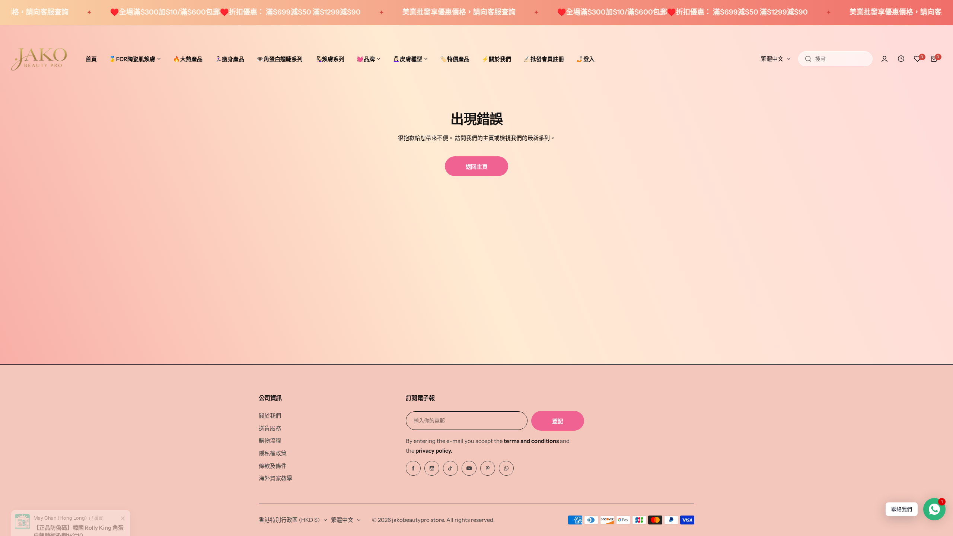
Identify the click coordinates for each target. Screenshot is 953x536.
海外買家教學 (275, 478)
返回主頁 (477, 166)
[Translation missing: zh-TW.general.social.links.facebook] (413, 468)
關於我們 (270, 415)
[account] (884, 59)
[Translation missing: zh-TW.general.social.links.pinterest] (487, 468)
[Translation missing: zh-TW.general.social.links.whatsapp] (506, 468)
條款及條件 (273, 465)
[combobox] (835, 58)
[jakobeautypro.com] (39, 59)
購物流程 (270, 440)
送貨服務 (270, 428)
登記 (557, 421)
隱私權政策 (273, 453)
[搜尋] (808, 58)
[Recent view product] (901, 59)
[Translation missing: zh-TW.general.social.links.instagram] (431, 468)
